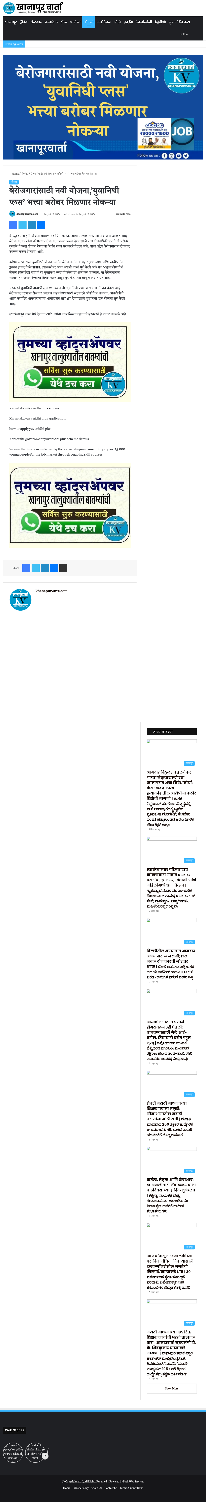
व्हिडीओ (160, 22)
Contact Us (110, 1488)
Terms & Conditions (131, 1488)
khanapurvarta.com (27, 214)
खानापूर (10, 22)
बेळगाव (36, 22)
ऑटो (117, 22)
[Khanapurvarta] (33, 8)
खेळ (64, 22)
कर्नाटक (51, 22)
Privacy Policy (81, 1488)
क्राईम (128, 22)
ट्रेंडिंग (24, 22)
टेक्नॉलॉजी (144, 22)
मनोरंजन (104, 22)
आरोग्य (75, 22)
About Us (96, 1488)
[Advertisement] (103, 668)
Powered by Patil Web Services (126, 1481)
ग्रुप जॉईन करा (179, 22)
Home (15, 174)
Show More (171, 1388)
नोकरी (88, 22)
